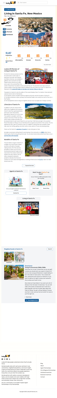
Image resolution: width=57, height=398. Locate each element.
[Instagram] (4, 359)
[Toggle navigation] (4, 3)
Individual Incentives (46, 372)
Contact (43, 377)
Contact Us (16, 193)
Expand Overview (29, 165)
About (42, 365)
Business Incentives (46, 374)
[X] (9, 359)
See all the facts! (47, 64)
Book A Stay (46, 188)
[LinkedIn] (7, 359)
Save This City (10, 9)
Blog (42, 363)
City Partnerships (14, 384)
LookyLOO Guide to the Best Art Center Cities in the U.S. (27, 89)
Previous (19, 32)
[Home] (11, 2)
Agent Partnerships (46, 368)
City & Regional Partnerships (48, 370)
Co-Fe (41, 159)
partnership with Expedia (11, 135)
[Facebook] (2, 359)
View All (50, 249)
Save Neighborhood (33, 300)
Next (52, 32)
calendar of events (21, 129)
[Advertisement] (28, 232)
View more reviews (34, 215)
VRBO (42, 132)
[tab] (9, 257)
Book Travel (36, 188)
